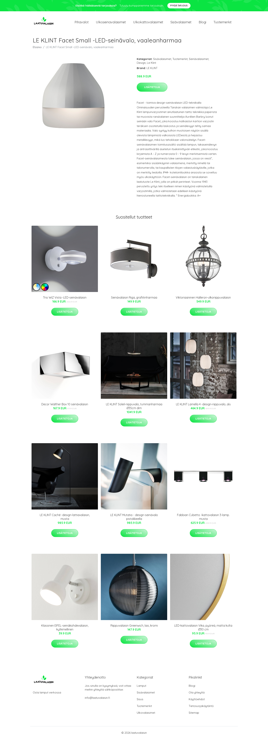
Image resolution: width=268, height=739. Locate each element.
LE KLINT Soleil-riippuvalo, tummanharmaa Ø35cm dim (134, 406)
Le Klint (151, 62)
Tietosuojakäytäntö (201, 706)
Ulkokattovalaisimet (148, 22)
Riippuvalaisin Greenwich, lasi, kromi (134, 625)
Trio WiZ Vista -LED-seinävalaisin (64, 297)
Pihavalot (82, 22)
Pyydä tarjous (179, 5)
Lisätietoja (152, 87)
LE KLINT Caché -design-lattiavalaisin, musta (65, 517)
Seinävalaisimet (199, 59)
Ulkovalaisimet (146, 712)
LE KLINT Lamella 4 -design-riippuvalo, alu (203, 404)
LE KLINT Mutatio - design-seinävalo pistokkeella (134, 517)
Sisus (140, 699)
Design (141, 62)
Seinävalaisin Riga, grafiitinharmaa (134, 297)
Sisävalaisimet (180, 22)
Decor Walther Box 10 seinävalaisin (64, 404)
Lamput (141, 685)
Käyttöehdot (197, 699)
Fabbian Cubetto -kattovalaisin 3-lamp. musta (203, 517)
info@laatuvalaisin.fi (97, 697)
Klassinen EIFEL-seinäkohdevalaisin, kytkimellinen (64, 627)
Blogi (202, 22)
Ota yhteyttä (197, 692)
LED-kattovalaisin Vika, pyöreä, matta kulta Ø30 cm (203, 627)
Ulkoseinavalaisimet (111, 22)
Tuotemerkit (222, 22)
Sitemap (194, 712)
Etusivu (37, 47)
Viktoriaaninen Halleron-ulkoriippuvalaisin (203, 297)
